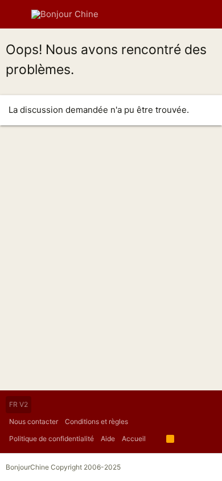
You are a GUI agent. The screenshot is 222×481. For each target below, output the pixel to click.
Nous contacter (33, 421)
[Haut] (156, 438)
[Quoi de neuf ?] (184, 14)
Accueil (134, 438)
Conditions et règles (96, 421)
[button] (17, 14)
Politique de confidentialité (51, 438)
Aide (108, 438)
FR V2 (18, 404)
